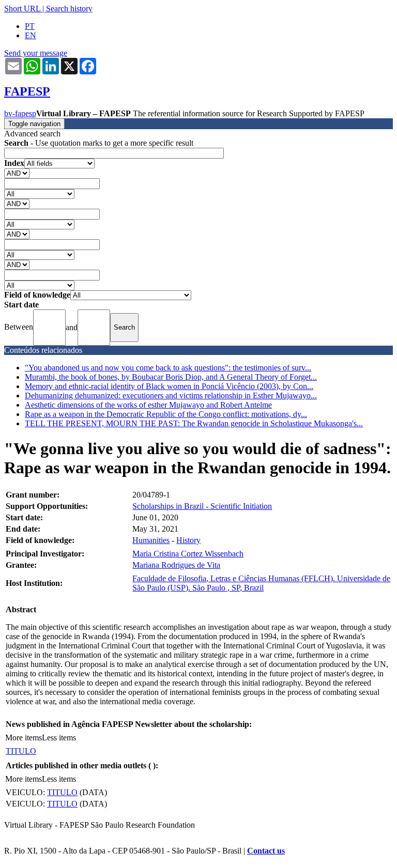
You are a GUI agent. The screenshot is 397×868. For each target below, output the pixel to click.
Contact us (266, 850)
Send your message (35, 53)
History (188, 540)
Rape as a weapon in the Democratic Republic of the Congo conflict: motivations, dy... (166, 414)
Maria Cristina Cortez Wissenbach (187, 553)
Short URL (22, 8)
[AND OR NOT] (16, 172)
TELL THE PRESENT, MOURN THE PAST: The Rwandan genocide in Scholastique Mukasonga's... (194, 423)
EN (30, 35)
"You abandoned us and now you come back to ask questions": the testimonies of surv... (168, 367)
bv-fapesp (20, 113)
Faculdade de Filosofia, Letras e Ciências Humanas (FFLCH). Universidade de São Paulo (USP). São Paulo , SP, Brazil (261, 583)
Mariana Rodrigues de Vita (176, 565)
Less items (59, 737)
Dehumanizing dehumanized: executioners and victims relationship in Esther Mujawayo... (171, 395)
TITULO (21, 751)
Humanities (151, 540)
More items (23, 737)
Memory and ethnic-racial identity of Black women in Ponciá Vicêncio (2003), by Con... (169, 386)
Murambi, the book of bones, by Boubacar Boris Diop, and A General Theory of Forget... (171, 377)
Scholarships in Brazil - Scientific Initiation (202, 506)
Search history (69, 8)
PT (30, 26)
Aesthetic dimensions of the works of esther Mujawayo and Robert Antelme (148, 404)
